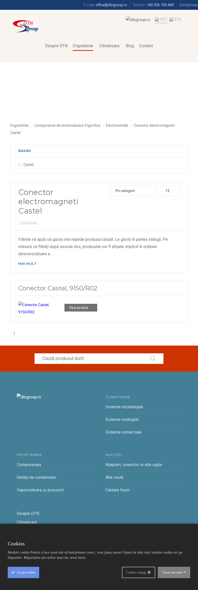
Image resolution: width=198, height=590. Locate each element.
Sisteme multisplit (121, 419)
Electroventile (117, 125)
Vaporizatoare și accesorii (40, 490)
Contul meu (188, 5)
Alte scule (114, 477)
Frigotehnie (83, 45)
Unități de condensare (36, 477)
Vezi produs (78, 308)
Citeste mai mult (172, 572)
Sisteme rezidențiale (124, 406)
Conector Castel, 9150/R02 (57, 288)
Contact (146, 45)
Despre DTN (56, 45)
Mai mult (27, 264)
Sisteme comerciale (123, 432)
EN (178, 19)
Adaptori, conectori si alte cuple (133, 464)
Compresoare (29, 464)
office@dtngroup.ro (111, 5)
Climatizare (109, 45)
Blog (130, 45)
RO (163, 19)
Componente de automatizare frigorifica (67, 125)
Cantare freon (117, 490)
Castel (28, 165)
